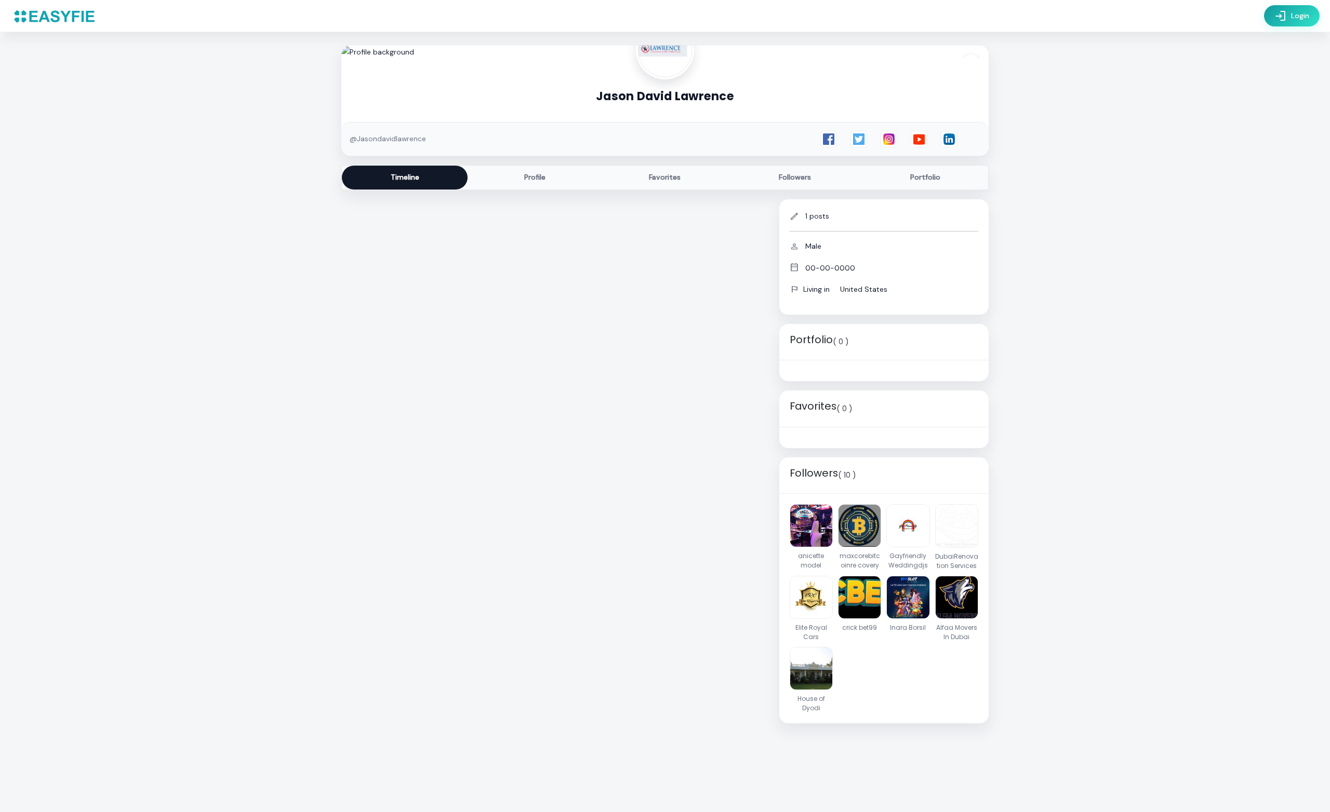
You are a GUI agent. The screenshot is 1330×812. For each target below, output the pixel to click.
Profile (535, 177)
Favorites (665, 177)
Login (1291, 16)
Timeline (405, 177)
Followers (795, 177)
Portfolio (925, 177)
